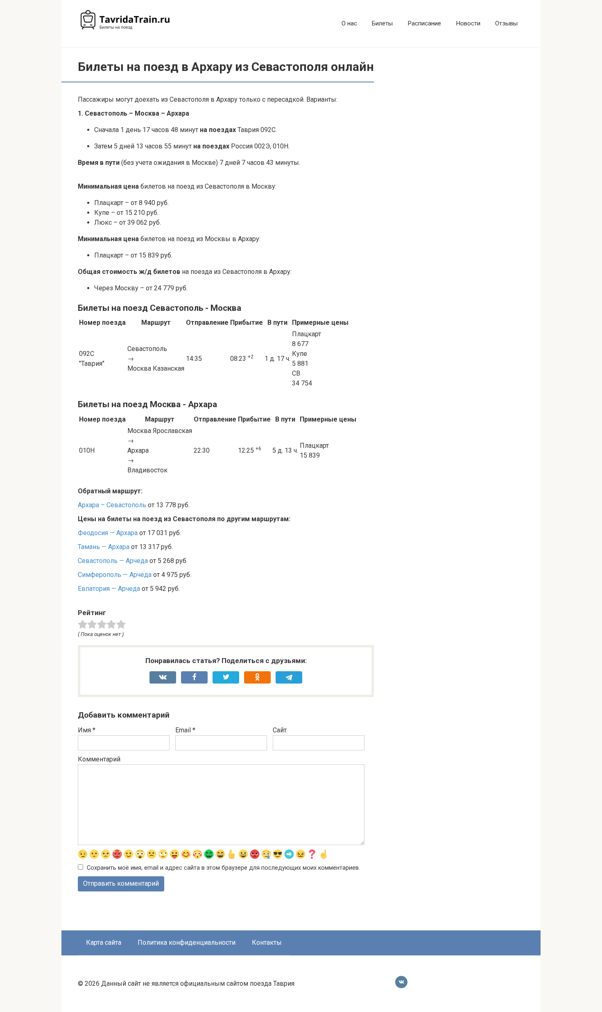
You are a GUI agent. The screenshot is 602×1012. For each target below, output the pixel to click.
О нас (349, 23)
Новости (468, 23)
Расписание (424, 23)
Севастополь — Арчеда (113, 561)
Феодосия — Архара (108, 533)
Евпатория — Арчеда (109, 589)
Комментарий (99, 759)
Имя (86, 730)
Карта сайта (103, 942)
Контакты (267, 942)
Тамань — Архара (103, 547)
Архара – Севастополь (112, 505)
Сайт (280, 730)
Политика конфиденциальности (186, 942)
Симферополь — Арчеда (115, 575)
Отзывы (506, 23)
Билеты (382, 23)
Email (185, 730)
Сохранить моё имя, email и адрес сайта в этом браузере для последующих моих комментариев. (223, 867)
